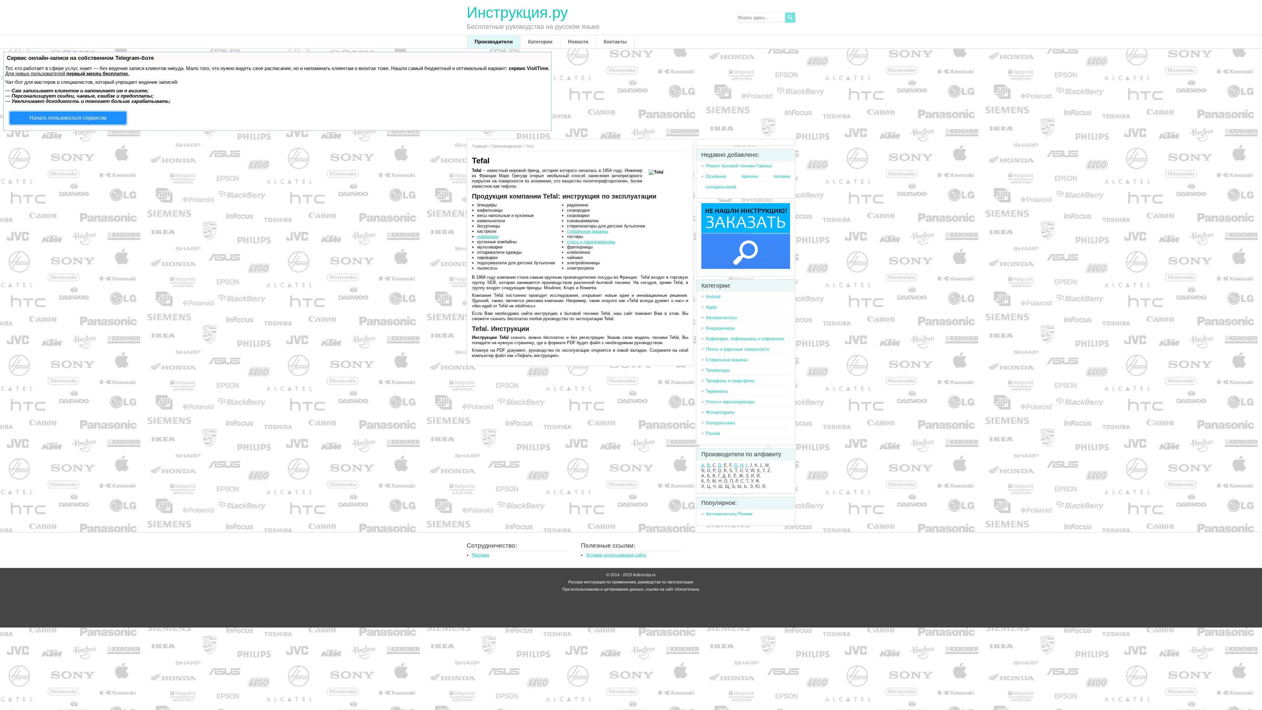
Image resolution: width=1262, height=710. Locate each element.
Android (713, 296)
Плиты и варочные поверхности (737, 349)
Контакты (615, 41)
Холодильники (720, 422)
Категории (540, 41)
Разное (713, 433)
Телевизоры (718, 370)
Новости (578, 41)
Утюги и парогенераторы (730, 401)
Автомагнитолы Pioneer (729, 513)
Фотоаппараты (720, 412)
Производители (494, 41)
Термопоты (717, 391)
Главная (479, 146)
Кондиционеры (720, 328)
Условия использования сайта (616, 555)
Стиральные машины (727, 359)
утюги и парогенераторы (591, 241)
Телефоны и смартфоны (730, 380)
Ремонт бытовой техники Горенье (739, 165)
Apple (711, 307)
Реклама (480, 555)
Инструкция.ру (517, 12)
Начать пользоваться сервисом (68, 118)
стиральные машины (587, 231)
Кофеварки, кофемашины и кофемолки (745, 338)
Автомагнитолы (721, 317)
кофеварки (488, 236)
